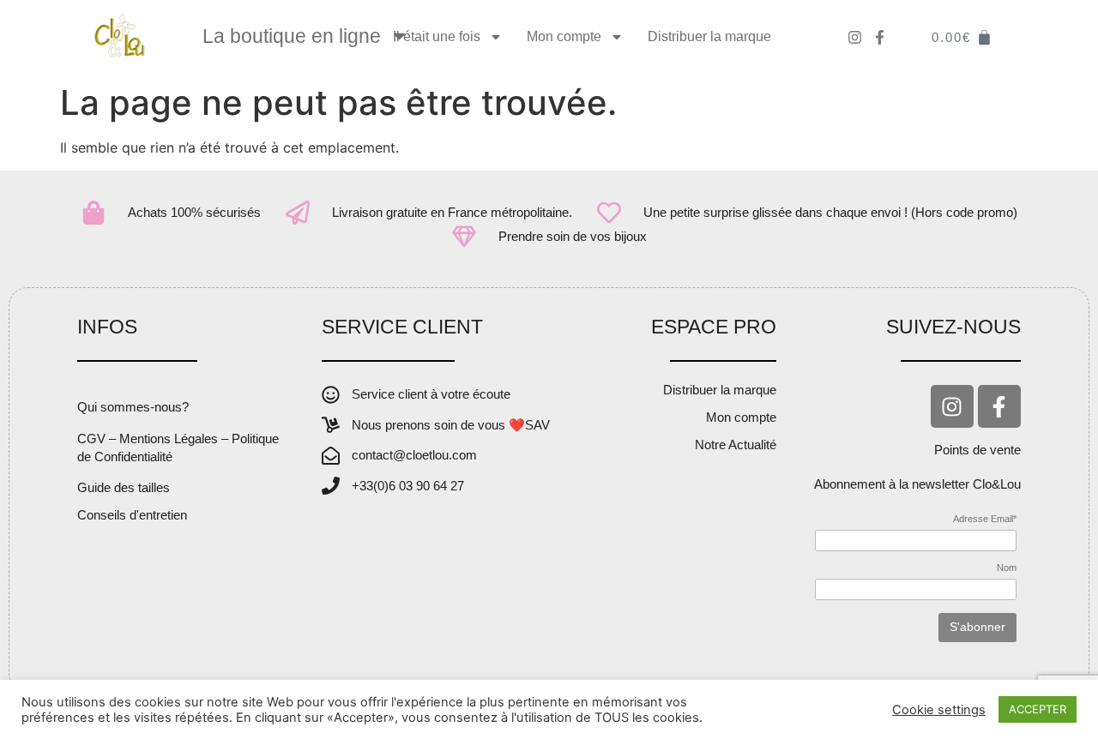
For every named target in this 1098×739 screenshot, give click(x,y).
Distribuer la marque (709, 36)
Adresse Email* (985, 519)
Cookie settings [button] (939, 710)
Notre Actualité (735, 444)
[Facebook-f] (999, 406)
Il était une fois (436, 36)
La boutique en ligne (291, 36)
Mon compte (564, 36)
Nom (1007, 568)
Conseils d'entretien (132, 515)
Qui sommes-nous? (133, 407)
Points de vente (977, 449)
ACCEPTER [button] (1037, 709)
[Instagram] (952, 406)
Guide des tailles (123, 487)
